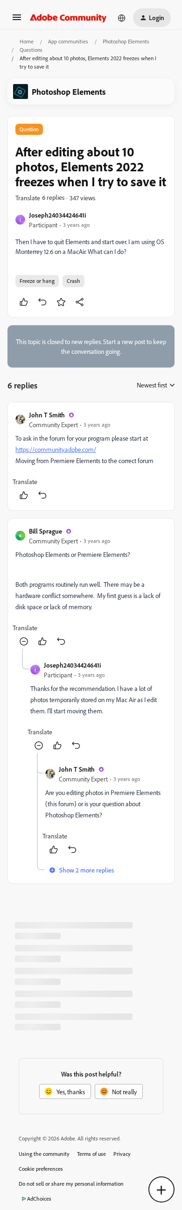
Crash (73, 280)
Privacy (122, 1153)
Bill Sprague (45, 531)
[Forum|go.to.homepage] (68, 17)
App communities (68, 41)
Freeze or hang (37, 280)
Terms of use (91, 1153)
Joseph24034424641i (57, 215)
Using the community (44, 1153)
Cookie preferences (41, 1168)
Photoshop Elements (126, 41)
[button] (16, 20)
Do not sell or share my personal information (71, 1183)
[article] (91, 456)
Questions (31, 49)
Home (27, 41)
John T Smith (47, 415)
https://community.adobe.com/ (55, 449)
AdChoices (39, 1198)
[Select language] (121, 17)
